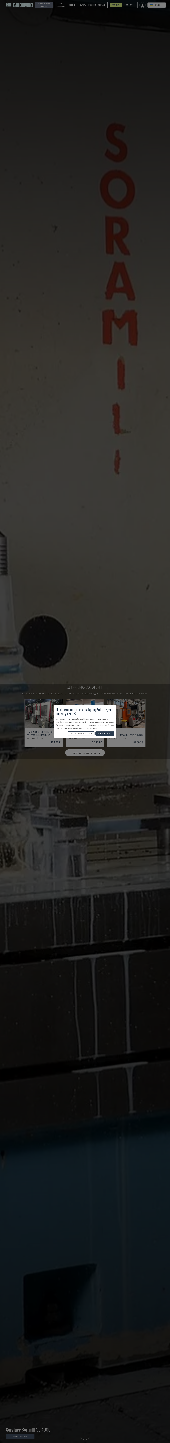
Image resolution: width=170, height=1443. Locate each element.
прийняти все (105, 733)
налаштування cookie (81, 733)
